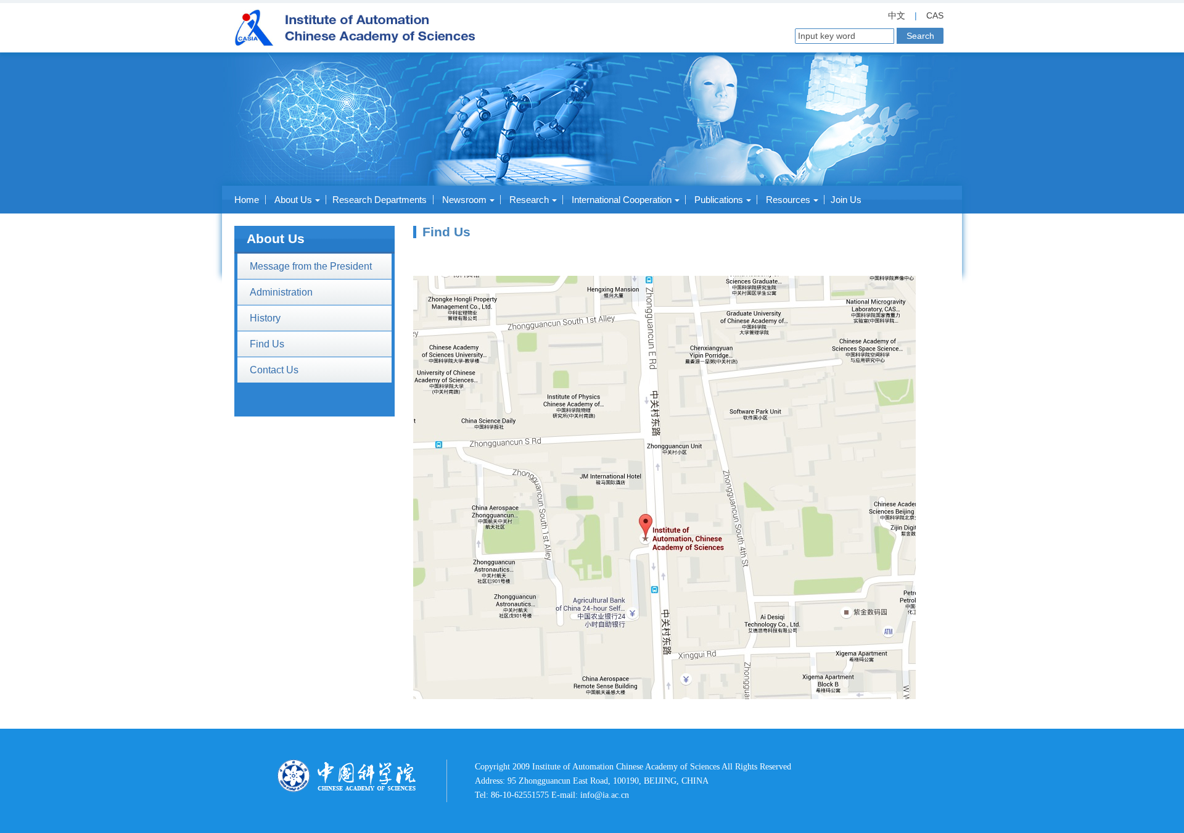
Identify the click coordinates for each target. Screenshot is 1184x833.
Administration (281, 292)
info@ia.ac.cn (604, 795)
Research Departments (379, 199)
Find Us (267, 344)
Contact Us (274, 370)
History (265, 318)
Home (246, 199)
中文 (896, 15)
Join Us (846, 199)
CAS (935, 15)
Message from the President (311, 266)
